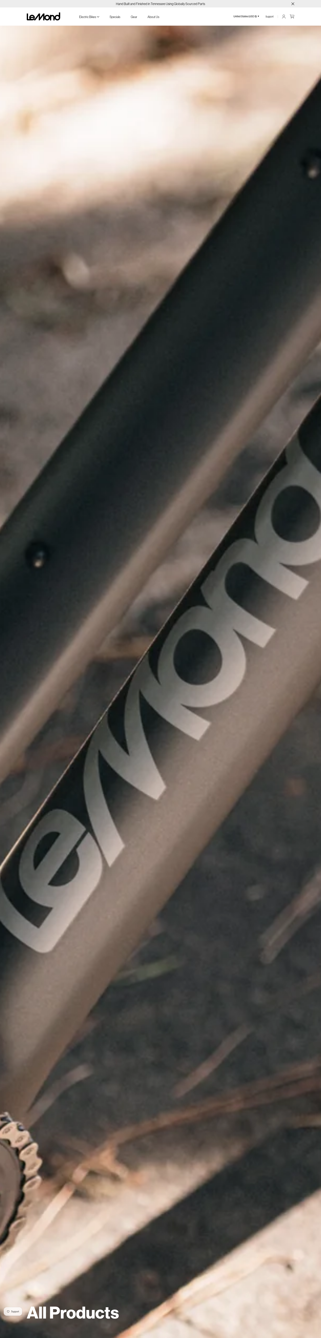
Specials (115, 17)
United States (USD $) (245, 16)
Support (269, 16)
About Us (153, 17)
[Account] (284, 16)
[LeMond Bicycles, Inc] (43, 16)
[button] (89, 16)
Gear (134, 17)
